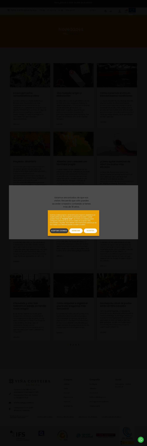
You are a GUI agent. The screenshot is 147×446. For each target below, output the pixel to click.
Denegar (76, 231)
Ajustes (90, 231)
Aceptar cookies (59, 231)
